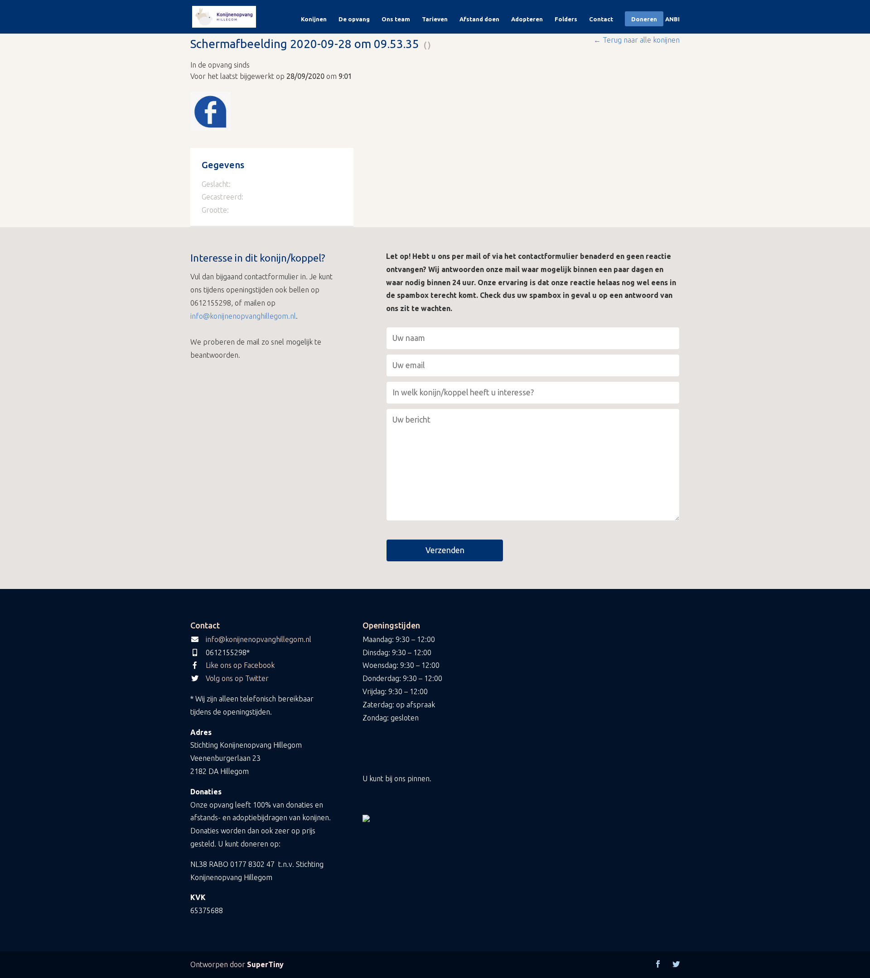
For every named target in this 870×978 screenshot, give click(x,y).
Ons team (396, 19)
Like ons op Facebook (240, 665)
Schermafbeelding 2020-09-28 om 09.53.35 (304, 43)
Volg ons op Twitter (237, 678)
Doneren (644, 19)
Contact (601, 19)
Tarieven (435, 19)
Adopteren (527, 19)
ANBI (672, 19)
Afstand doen (479, 19)
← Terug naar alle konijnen (637, 40)
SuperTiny (265, 964)
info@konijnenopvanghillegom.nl (243, 316)
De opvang (354, 19)
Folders (566, 19)
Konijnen (314, 19)
